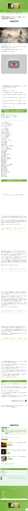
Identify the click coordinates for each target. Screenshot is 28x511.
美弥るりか (3, 437)
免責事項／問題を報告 (4, 498)
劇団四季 (5, 10)
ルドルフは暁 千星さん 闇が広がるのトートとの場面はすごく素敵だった (14, 104)
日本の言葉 (14, 11)
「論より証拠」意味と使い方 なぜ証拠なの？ (9, 463)
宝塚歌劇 (14, 10)
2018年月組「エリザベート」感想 (8, 90)
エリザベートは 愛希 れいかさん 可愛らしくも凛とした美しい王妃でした (14, 95)
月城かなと (14, 437)
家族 (2, 493)
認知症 (20, 487)
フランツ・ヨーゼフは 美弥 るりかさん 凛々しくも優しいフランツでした (14, 98)
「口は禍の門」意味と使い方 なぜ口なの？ (8, 464)
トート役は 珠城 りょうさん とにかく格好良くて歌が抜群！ (13, 92)
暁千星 (16, 437)
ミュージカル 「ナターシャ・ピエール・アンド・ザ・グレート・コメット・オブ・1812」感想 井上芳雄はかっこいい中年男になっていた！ (16, 450)
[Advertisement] (14, 25)
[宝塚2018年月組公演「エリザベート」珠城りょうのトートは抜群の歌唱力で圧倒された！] (16, 21)
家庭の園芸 (23, 10)
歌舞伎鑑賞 (3, 492)
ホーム (2, 490)
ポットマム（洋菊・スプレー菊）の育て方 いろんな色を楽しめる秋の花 (17, 478)
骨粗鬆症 (3, 494)
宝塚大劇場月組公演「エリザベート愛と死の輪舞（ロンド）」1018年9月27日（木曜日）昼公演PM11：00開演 (14, 86)
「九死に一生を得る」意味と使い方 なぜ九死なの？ (15, 477)
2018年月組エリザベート (7, 437)
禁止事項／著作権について (5, 497)
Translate (6, 472)
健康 (4, 11)
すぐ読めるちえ (4, 496)
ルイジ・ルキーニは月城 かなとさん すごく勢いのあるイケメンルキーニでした (14, 101)
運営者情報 (3, 491)
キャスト (4, 88)
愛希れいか (18, 437)
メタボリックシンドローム (5, 495)
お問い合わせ (23, 11)
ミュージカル (5, 436)
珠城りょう (11, 437)
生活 (24, 487)
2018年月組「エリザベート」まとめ (8, 106)
